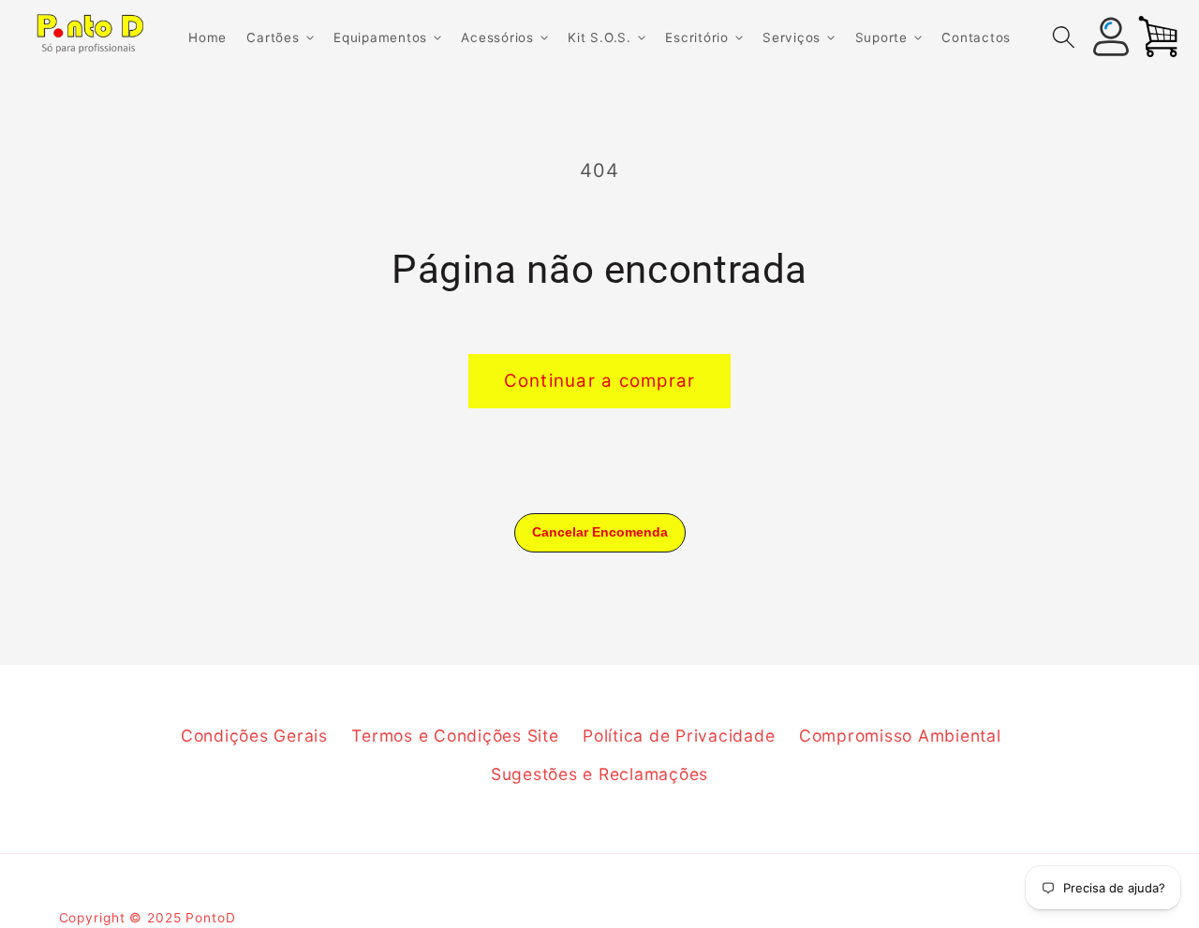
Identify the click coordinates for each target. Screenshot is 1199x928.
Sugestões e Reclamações (599, 774)
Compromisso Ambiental (900, 735)
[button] (280, 37)
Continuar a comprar (600, 380)
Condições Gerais (254, 735)
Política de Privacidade (679, 735)
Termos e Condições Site (454, 735)
